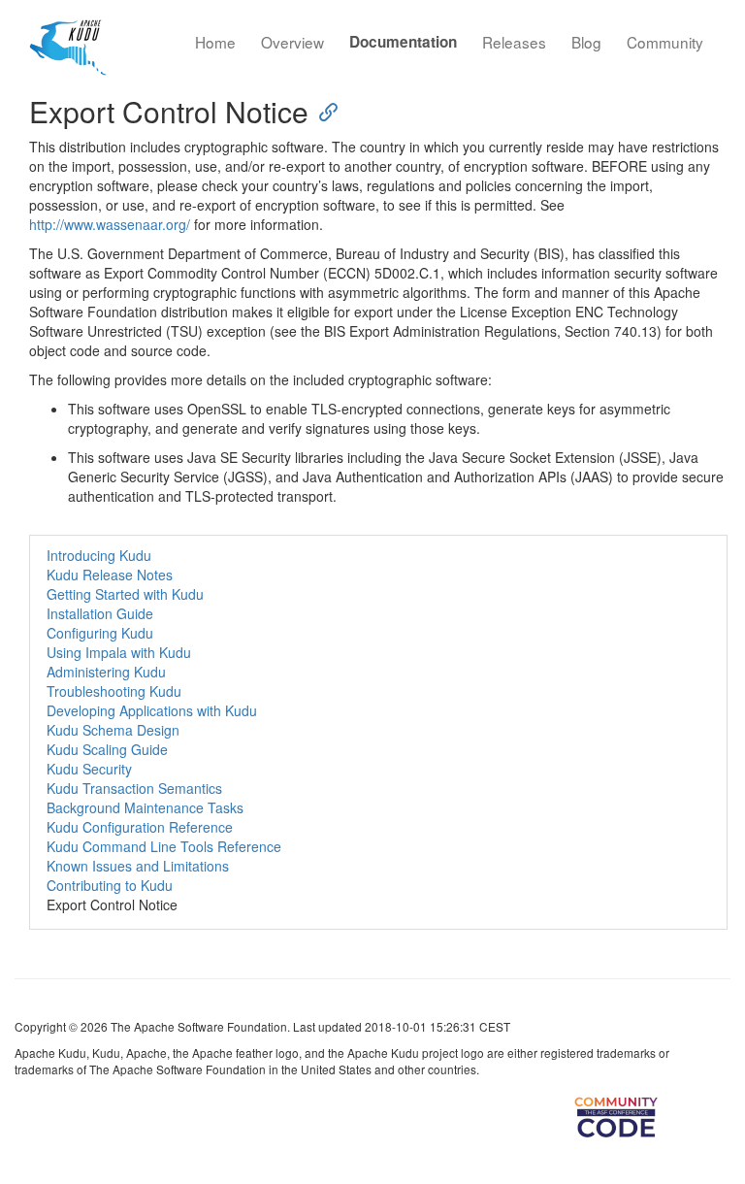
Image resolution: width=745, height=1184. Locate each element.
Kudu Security (89, 768)
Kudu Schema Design (113, 730)
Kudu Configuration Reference (140, 827)
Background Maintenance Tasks (145, 807)
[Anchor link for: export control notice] (323, 110)
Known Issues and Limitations (138, 865)
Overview (292, 41)
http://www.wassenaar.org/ (109, 224)
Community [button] (665, 41)
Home (215, 41)
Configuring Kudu (100, 632)
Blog (586, 41)
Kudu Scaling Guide (107, 749)
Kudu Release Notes (110, 574)
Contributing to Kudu (110, 885)
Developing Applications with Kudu (152, 710)
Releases (514, 41)
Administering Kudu (106, 671)
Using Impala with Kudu (119, 652)
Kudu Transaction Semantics (134, 788)
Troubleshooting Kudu (114, 691)
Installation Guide (100, 613)
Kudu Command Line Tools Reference (164, 846)
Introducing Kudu (99, 555)
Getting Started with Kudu (125, 594)
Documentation (403, 41)
